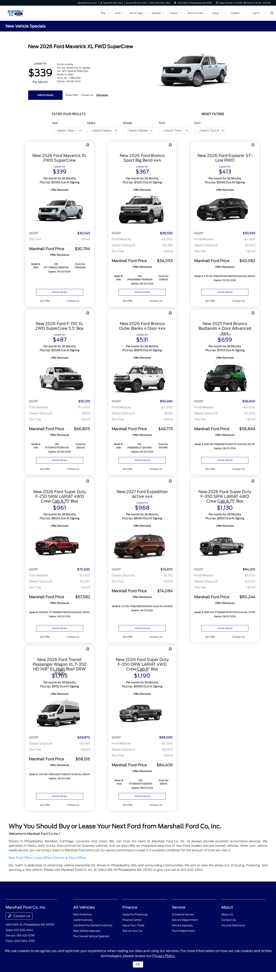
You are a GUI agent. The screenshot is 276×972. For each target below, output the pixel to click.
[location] (175, 3)
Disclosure (102, 95)
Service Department (185, 919)
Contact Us (21, 916)
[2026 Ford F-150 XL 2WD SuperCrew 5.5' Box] (60, 378)
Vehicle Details (45, 95)
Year (55, 123)
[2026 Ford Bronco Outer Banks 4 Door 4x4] (142, 378)
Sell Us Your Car (132, 930)
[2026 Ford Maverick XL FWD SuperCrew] (60, 210)
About (227, 907)
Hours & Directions (233, 925)
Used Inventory (83, 919)
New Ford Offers (20, 858)
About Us (227, 914)
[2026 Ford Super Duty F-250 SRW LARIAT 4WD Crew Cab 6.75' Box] (60, 546)
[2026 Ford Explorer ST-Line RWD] (225, 210)
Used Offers (43, 858)
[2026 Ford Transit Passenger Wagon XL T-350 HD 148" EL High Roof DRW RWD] (60, 714)
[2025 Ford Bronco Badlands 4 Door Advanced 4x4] (225, 378)
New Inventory (82, 914)
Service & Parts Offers (70, 858)
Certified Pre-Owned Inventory (92, 925)
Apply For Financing (134, 914)
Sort (197, 123)
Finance (129, 907)
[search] (271, 13)
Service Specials (182, 925)
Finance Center (132, 919)
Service (178, 907)
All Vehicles (84, 907)
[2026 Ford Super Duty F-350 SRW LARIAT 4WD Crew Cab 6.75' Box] (225, 546)
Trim (162, 123)
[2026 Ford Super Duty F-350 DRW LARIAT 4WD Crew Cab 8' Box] (142, 714)
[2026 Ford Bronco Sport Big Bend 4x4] (142, 210)
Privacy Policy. (163, 956)
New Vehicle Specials (86, 930)
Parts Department (183, 930)
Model (127, 123)
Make (91, 123)
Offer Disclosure (59, 189)
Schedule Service (183, 914)
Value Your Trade (133, 925)
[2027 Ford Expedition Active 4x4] (142, 546)
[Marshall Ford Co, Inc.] (23, 13)
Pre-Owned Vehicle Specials (91, 936)
